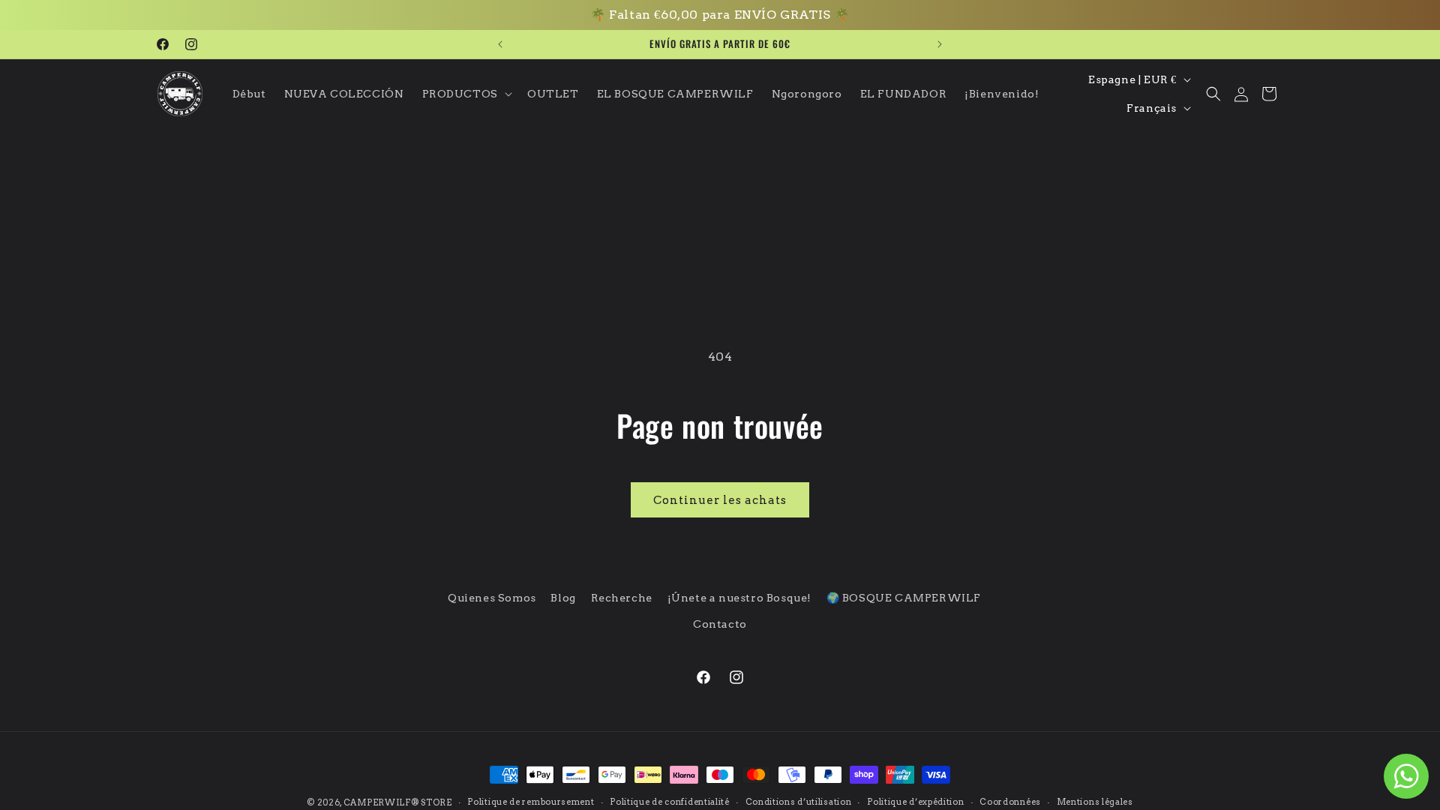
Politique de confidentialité (670, 801)
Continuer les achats (720, 500)
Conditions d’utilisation (799, 801)
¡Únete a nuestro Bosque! (740, 598)
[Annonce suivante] (939, 44)
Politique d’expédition (915, 801)
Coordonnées (1010, 801)
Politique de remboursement (530, 801)
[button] (465, 94)
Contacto (720, 624)
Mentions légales (1095, 801)
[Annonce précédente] (500, 44)
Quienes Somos (492, 598)
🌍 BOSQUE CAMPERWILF (903, 598)
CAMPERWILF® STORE (398, 802)
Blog (562, 598)
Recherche (621, 598)
